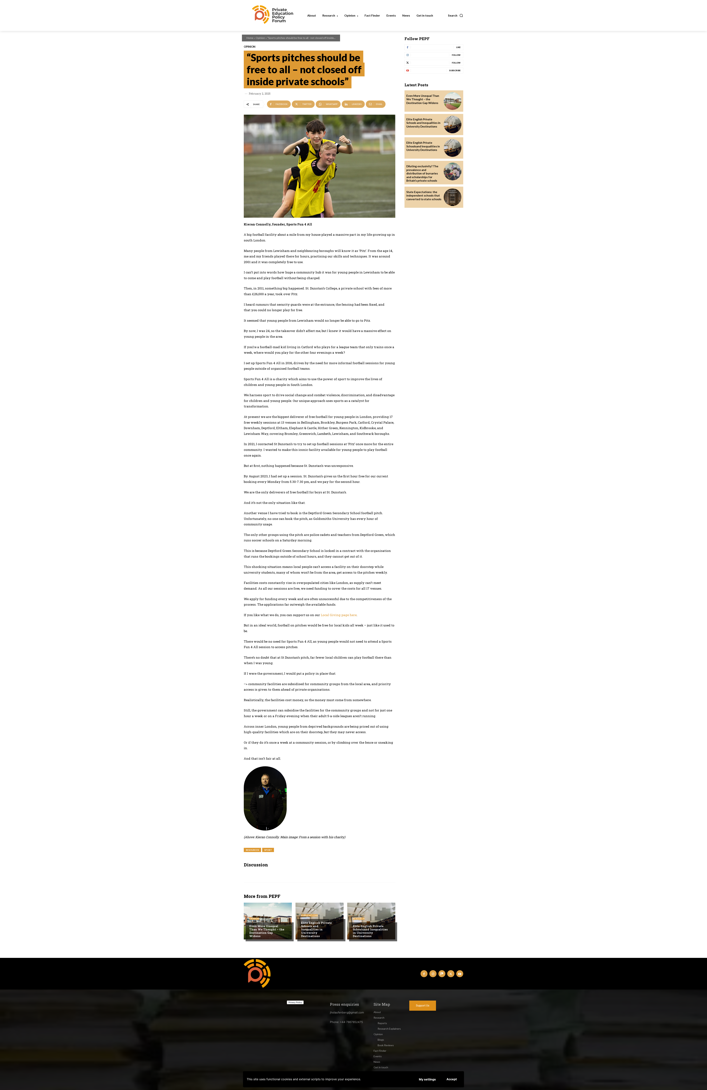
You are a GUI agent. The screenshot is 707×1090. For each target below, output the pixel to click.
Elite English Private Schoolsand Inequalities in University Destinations (370, 931)
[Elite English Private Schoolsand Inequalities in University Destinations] (371, 921)
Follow (456, 55)
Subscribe (454, 70)
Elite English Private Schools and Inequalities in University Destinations (316, 929)
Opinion (260, 37)
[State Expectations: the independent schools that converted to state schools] (452, 197)
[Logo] (258, 973)
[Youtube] (459, 973)
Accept (451, 1079)
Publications (309, 915)
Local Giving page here (339, 615)
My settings (427, 1079)
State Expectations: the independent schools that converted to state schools (423, 195)
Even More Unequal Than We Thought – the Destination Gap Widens (266, 931)
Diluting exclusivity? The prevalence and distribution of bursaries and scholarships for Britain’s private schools (422, 173)
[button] (455, 15)
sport (268, 850)
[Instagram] (432, 973)
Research (359, 919)
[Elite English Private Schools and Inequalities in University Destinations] (452, 124)
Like (458, 47)
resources (252, 850)
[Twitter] (450, 973)
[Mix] (441, 973)
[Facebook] (424, 973)
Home (250, 37)
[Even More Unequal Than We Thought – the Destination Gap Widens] (268, 921)
